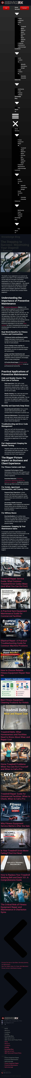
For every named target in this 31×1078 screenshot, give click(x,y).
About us (7, 1030)
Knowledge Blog (9, 1036)
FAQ (19, 107)
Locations (7, 1032)
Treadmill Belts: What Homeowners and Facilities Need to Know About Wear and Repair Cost (15, 736)
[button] (15, 120)
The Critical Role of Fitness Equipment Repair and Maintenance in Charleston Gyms (13, 908)
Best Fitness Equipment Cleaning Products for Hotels (15, 701)
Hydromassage (9, 1061)
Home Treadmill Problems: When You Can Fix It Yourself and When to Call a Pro (14, 766)
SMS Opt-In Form (9, 1038)
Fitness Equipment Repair (12, 1057)
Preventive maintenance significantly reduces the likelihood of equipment (15, 480)
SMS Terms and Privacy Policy (13, 1040)
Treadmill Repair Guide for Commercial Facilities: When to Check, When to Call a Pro (15, 796)
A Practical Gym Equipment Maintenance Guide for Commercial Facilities (14, 613)
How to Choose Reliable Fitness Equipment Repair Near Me (15, 673)
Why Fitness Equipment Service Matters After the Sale (15, 824)
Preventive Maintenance (11, 307)
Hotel (19, 91)
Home (16, 7)
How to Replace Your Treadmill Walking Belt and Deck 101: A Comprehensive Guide (15, 877)
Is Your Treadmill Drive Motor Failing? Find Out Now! (15, 851)
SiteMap (7, 1034)
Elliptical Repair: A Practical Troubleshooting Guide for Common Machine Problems (14, 643)
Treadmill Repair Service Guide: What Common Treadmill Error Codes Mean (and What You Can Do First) (14, 582)
